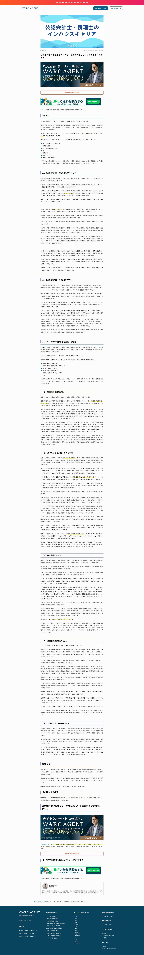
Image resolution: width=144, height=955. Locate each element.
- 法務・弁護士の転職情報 (53, 935)
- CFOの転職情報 (51, 916)
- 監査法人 (77, 933)
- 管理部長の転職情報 (52, 918)
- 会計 (75, 918)
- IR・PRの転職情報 (51, 938)
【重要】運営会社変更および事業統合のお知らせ (72, 2)
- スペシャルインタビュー (109, 916)
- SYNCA (104, 946)
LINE (41, 110)
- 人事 (75, 926)
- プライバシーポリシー (108, 935)
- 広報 (75, 939)
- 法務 (75, 931)
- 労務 (75, 929)
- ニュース (77, 943)
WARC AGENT (45, 844)
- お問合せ (104, 938)
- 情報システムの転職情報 (53, 926)
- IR (75, 937)
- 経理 (75, 920)
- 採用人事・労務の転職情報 (54, 933)
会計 (43, 902)
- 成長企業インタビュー (108, 924)
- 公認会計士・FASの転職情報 (54, 928)
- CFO (75, 916)
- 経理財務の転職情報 (52, 921)
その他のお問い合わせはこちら (27, 936)
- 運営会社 (104, 933)
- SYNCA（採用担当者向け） (109, 949)
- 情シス (76, 941)
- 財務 (75, 922)
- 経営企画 (77, 935)
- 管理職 (76, 924)
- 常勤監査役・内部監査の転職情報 (55, 923)
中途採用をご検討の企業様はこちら (28, 931)
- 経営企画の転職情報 (52, 931)
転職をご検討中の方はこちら (26, 933)
